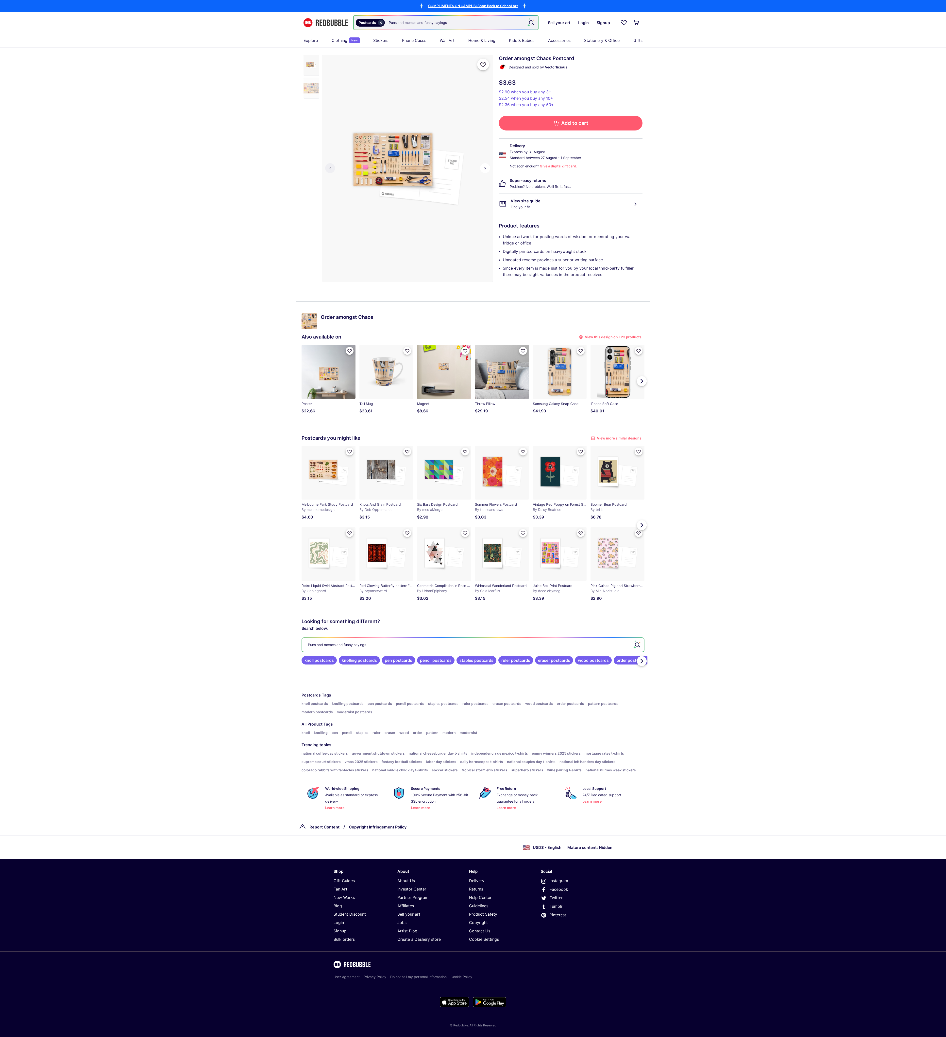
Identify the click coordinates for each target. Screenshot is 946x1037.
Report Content (324, 827)
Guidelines (478, 905)
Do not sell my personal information (418, 977)
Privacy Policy (375, 977)
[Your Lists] (624, 23)
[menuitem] (311, 40)
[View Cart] (636, 23)
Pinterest (558, 914)
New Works (344, 897)
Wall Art (447, 40)
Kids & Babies (521, 40)
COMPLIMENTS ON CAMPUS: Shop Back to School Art (473, 6)
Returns (476, 889)
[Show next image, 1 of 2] (485, 168)
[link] (319, 660)
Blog (338, 905)
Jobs (401, 922)
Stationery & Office (602, 40)
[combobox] (446, 23)
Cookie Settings (484, 939)
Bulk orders (344, 939)
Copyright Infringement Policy (377, 827)
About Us (406, 880)
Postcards (311, 695)
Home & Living (481, 40)
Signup (340, 930)
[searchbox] (473, 645)
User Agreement (347, 977)
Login (339, 922)
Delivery (476, 880)
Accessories (559, 40)
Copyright (478, 922)
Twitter (556, 897)
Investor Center (411, 889)
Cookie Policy (461, 977)
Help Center (480, 897)
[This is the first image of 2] (330, 168)
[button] (473, 6)
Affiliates (405, 905)
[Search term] (531, 23)
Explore (311, 40)
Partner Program (412, 897)
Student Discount (350, 914)
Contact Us (479, 930)
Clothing (345, 40)
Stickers (380, 40)
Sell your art (408, 914)
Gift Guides (344, 880)
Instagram (559, 880)
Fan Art (340, 889)
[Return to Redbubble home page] (326, 22)
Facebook (559, 889)
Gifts (637, 40)
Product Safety (483, 914)
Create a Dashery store (419, 939)
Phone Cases (414, 40)
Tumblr (556, 906)
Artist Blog (407, 930)
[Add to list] (483, 64)
